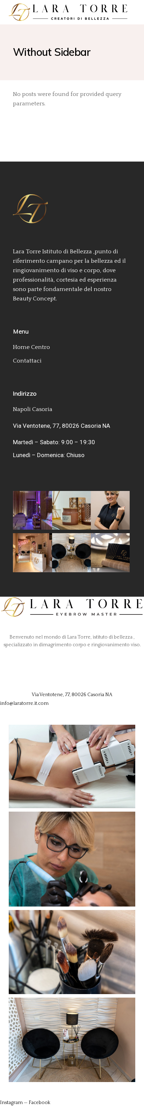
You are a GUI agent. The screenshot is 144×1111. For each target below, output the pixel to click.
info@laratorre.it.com (24, 703)
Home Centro (31, 347)
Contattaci (27, 361)
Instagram (11, 1102)
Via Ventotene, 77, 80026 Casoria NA (61, 425)
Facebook (39, 1102)
